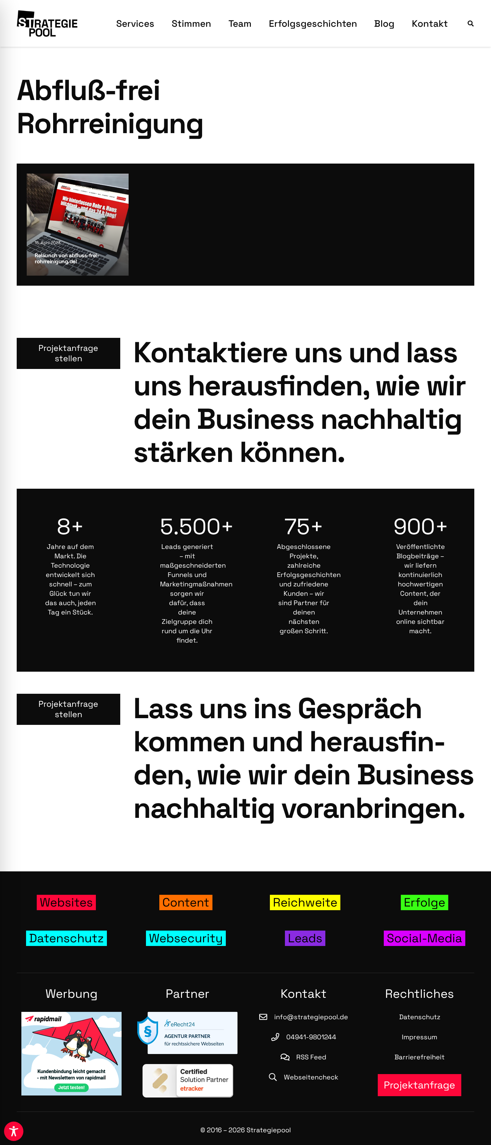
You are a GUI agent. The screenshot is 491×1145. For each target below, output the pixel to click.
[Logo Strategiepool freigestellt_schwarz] (47, 23)
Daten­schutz (419, 1017)
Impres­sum (419, 1037)
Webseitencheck (311, 1077)
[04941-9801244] (278, 1037)
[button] (470, 23)
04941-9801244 (311, 1037)
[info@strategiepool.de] (266, 1017)
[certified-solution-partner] (187, 1081)
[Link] (66, 903)
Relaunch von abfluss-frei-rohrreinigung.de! (67, 258)
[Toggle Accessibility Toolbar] (13, 1131)
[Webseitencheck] (276, 1077)
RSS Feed (311, 1057)
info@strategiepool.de (311, 1017)
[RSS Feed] (288, 1057)
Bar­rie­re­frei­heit (419, 1057)
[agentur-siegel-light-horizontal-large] (187, 1033)
